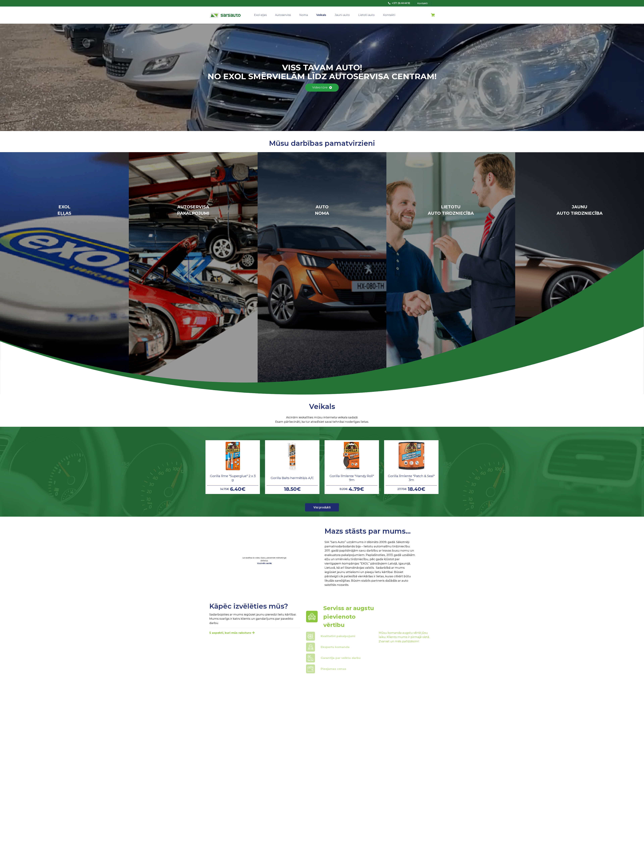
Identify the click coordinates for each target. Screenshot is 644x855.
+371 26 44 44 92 (400, 3)
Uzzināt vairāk (264, 563)
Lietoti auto (366, 15)
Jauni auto (342, 15)
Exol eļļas (260, 15)
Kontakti (389, 15)
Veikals (321, 15)
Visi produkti (322, 507)
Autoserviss (283, 15)
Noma (303, 15)
